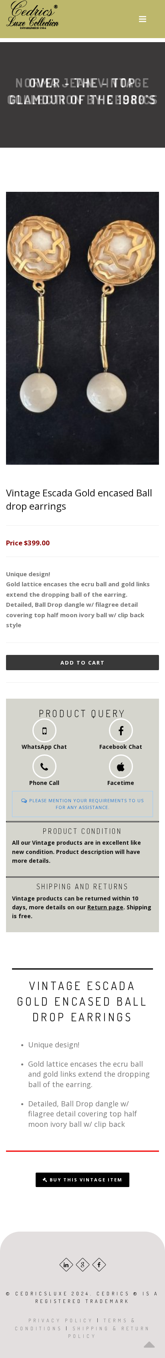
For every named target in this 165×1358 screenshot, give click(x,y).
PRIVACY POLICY (61, 1320)
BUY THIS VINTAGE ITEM (85, 1180)
